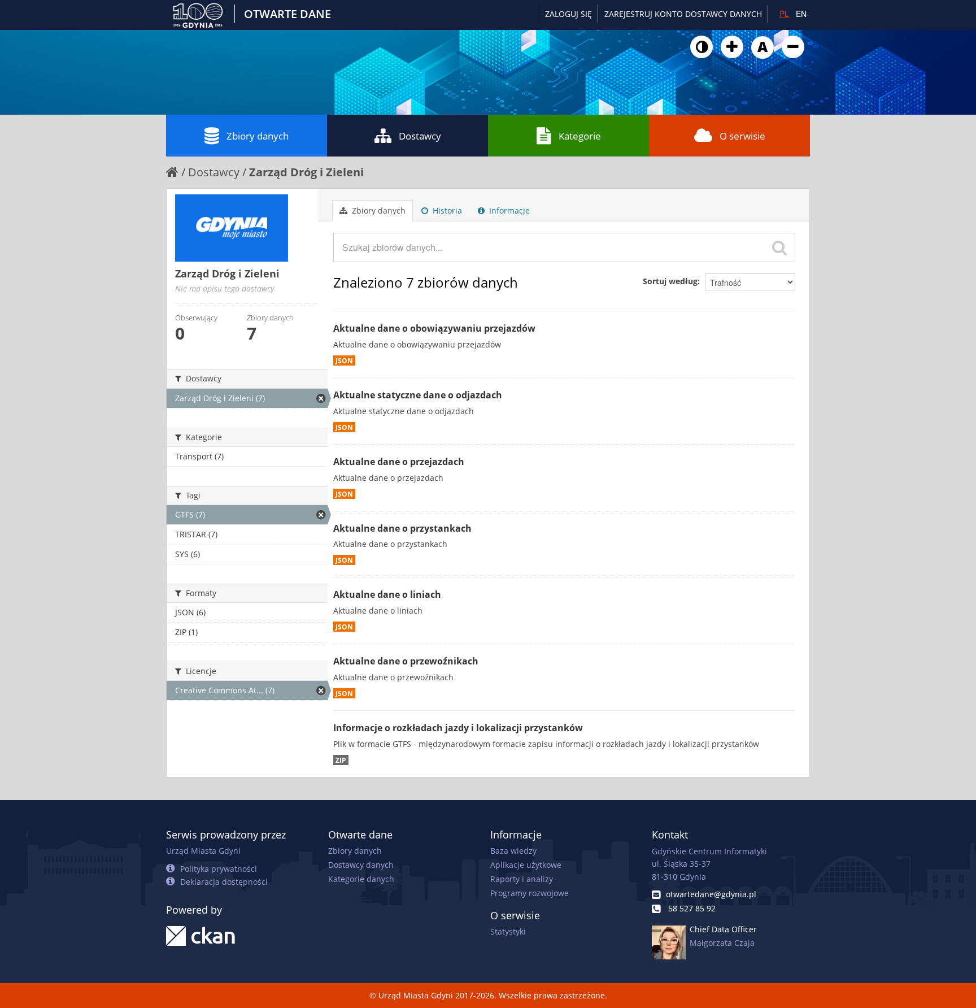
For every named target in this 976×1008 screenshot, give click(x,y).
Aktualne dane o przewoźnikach (405, 661)
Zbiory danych (257, 135)
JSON (344, 360)
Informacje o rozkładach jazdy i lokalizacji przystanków (458, 728)
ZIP (341, 759)
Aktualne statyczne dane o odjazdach (417, 395)
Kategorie (580, 135)
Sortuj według (670, 281)
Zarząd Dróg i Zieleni (306, 172)
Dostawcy (420, 135)
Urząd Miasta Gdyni (203, 850)
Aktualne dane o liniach (387, 594)
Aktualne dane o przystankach (402, 528)
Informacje (508, 210)
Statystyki (508, 931)
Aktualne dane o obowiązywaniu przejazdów (434, 328)
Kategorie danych (361, 879)
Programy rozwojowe (529, 893)
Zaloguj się (568, 13)
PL (784, 13)
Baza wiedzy (513, 850)
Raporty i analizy (521, 879)
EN (801, 13)
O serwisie (742, 135)
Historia (446, 210)
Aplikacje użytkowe (525, 864)
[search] (779, 247)
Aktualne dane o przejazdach (398, 461)
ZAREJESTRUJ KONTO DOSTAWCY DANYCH (683, 13)
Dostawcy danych (361, 864)
